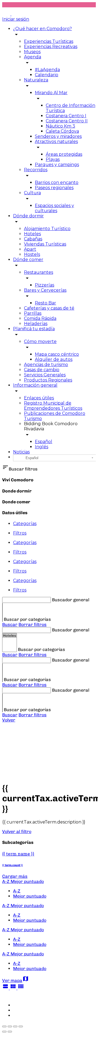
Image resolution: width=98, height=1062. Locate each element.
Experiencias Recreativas (50, 46)
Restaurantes (38, 272)
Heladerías (35, 323)
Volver (8, 720)
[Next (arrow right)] (10, 1031)
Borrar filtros (33, 624)
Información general (35, 385)
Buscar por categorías (27, 619)
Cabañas (33, 238)
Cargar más (14, 876)
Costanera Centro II (67, 120)
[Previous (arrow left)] (4, 1031)
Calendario (46, 74)
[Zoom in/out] (21, 1026)
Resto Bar (45, 303)
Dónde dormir (28, 215)
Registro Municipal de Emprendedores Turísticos (53, 405)
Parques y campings (57, 164)
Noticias (21, 451)
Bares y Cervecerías (45, 290)
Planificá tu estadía (34, 328)
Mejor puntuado (29, 896)
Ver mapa (15, 980)
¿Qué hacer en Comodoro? (42, 28)
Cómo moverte (40, 341)
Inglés (41, 446)
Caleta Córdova (62, 131)
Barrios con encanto (56, 182)
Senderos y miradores (58, 136)
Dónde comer (28, 259)
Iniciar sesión (15, 19)
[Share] (10, 1026)
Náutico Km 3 (60, 126)
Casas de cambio (41, 369)
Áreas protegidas (64, 154)
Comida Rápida (40, 318)
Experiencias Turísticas (48, 41)
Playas (53, 159)
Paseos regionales (54, 187)
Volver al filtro (16, 831)
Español (43, 441)
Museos (32, 51)
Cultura (32, 192)
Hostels (32, 254)
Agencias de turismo (46, 364)
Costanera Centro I (66, 115)
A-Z (16, 891)
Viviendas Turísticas (45, 244)
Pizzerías (44, 285)
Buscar (9, 624)
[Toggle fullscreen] (15, 1026)
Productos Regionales (48, 380)
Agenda (32, 56)
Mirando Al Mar (51, 92)
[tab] (54, 523)
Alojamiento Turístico (47, 228)
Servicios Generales (45, 374)
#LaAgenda (47, 69)
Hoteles (32, 233)
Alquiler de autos (53, 359)
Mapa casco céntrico (57, 354)
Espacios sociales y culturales (54, 208)
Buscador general (70, 599)
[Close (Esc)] (4, 1026)
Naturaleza (36, 79)
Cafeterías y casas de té (49, 308)
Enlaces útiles (39, 397)
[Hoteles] (9, 635)
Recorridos (35, 169)
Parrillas (32, 313)
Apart (30, 249)
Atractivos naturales (56, 141)
